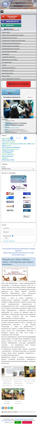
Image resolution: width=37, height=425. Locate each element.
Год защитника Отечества (12, 17)
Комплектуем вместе (8, 68)
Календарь (5, 54)
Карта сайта (6, 76)
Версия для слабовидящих (20, 84)
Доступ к (8, 29)
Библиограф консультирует (10, 46)
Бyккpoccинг (12, 25)
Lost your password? (9, 241)
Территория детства (12, 21)
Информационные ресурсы (11, 48)
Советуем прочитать (8, 57)
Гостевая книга (7, 62)
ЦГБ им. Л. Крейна (12, 412)
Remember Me (7, 236)
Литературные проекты (9, 51)
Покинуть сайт (27, 422)
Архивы (4, 166)
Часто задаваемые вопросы (11, 78)
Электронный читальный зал (11, 43)
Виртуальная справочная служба (12, 35)
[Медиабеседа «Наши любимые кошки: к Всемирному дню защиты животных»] (7, 377)
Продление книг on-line (9, 38)
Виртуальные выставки (9, 59)
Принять (18, 422)
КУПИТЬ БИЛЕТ (11, 91)
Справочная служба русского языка (13, 40)
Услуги (4, 65)
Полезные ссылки (8, 70)
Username (6, 228)
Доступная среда (7, 73)
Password (6, 232)
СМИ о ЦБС (6, 32)
